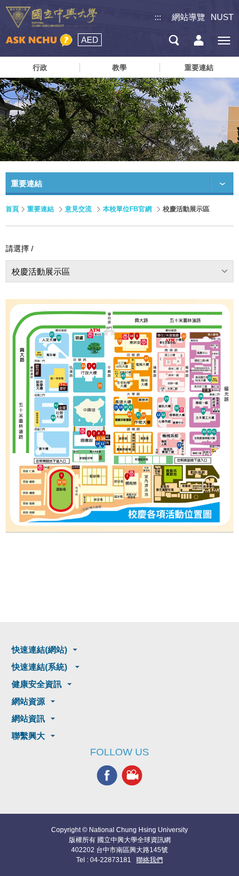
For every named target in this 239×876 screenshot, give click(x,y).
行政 (40, 67)
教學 (119, 67)
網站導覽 (188, 17)
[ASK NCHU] (39, 40)
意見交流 (78, 209)
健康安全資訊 (37, 684)
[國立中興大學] (51, 17)
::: (158, 17)
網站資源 (28, 701)
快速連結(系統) (40, 666)
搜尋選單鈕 (173, 40)
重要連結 (199, 67)
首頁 (12, 209)
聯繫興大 (28, 735)
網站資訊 (28, 718)
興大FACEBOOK (107, 775)
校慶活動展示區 (41, 271)
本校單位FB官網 (127, 209)
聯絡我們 (149, 860)
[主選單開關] (223, 40)
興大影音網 (132, 775)
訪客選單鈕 (198, 40)
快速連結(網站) (39, 649)
